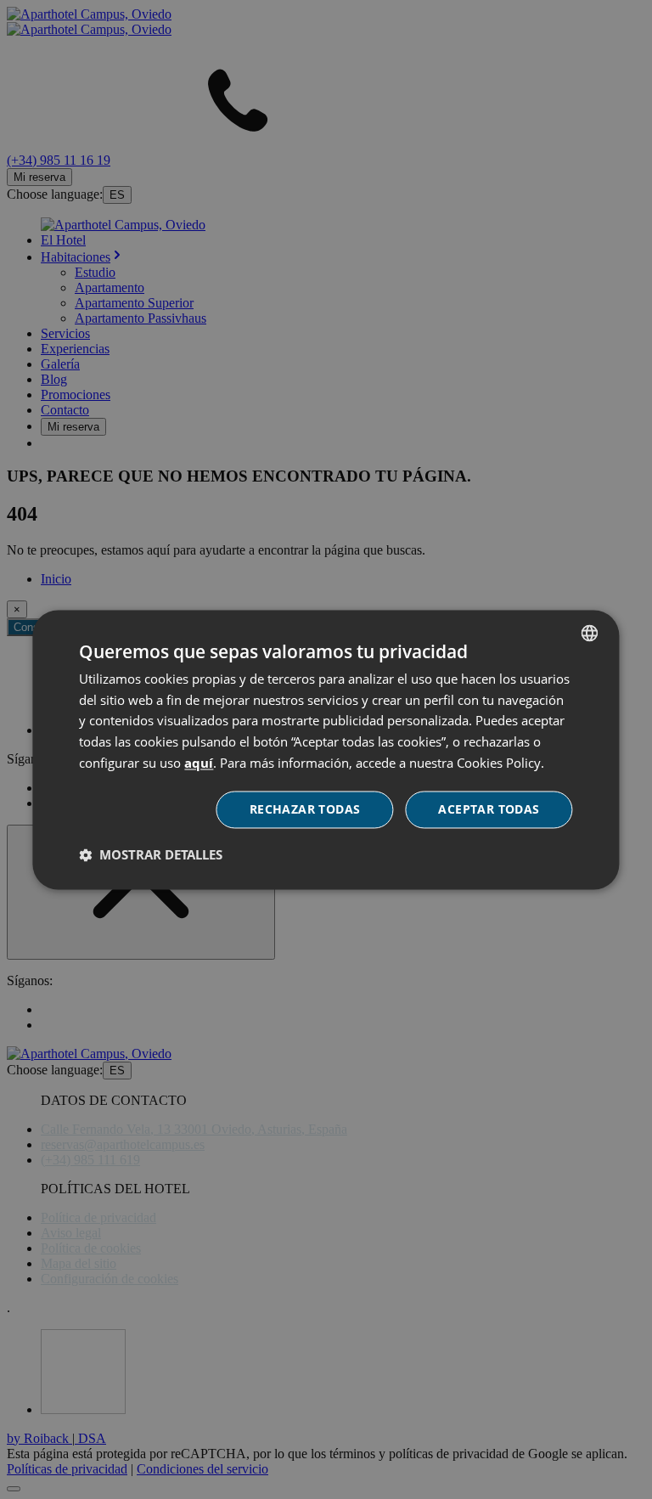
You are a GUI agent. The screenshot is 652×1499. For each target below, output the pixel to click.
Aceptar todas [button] (488, 809)
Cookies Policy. (500, 762)
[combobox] (590, 632)
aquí (198, 762)
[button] (150, 854)
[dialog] (325, 749)
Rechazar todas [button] (305, 809)
